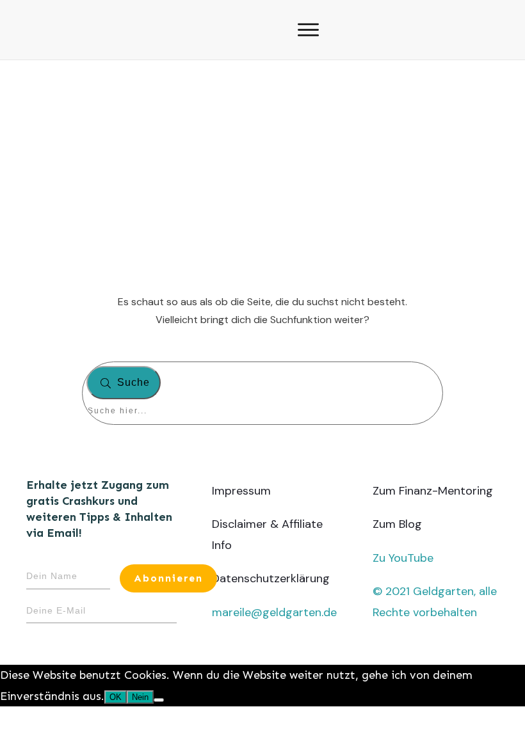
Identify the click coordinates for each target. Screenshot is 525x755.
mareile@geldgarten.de (274, 612)
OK (115, 697)
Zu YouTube (403, 558)
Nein (140, 697)
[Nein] (159, 700)
